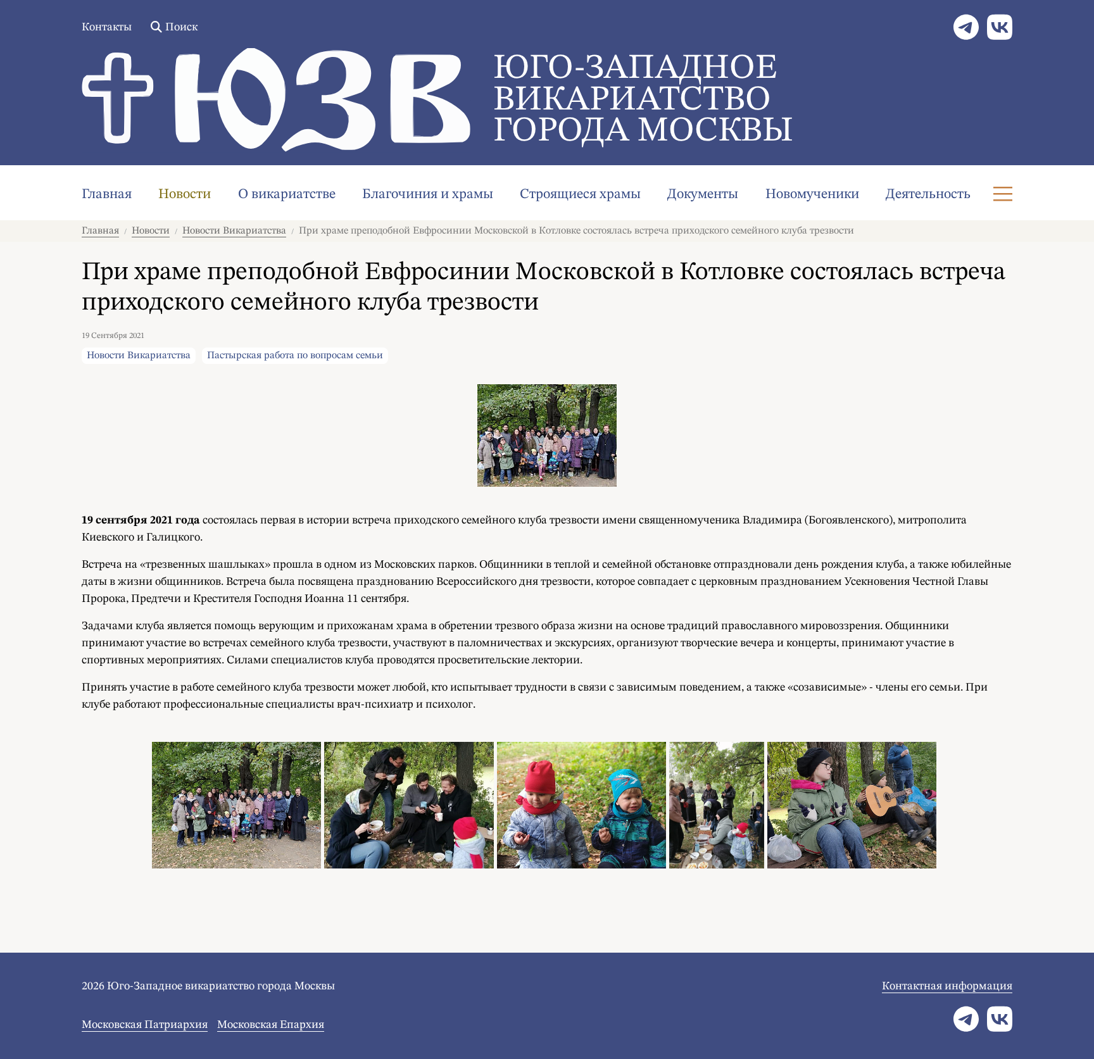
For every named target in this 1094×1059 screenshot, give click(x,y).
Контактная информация (947, 986)
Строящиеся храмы (580, 194)
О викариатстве (287, 194)
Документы (702, 194)
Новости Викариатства (234, 231)
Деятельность (928, 194)
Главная (107, 194)
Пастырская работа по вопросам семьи (295, 356)
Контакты (107, 27)
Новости (184, 194)
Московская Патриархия (145, 1025)
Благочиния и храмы (427, 194)
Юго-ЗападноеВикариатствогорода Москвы (643, 100)
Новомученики (812, 194)
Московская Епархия (270, 1025)
